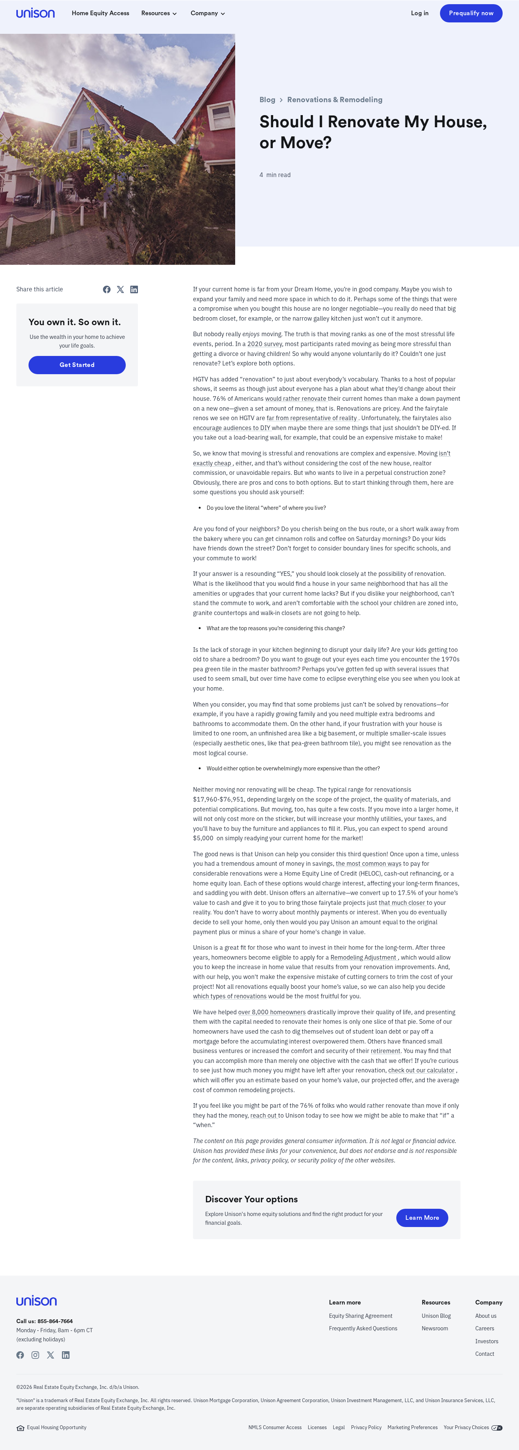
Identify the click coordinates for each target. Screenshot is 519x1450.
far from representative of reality (312, 418)
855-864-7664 (55, 1321)
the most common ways (369, 863)
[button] (160, 13)
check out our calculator (421, 1070)
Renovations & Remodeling (335, 100)
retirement (385, 1051)
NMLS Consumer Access (275, 1427)
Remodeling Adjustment (364, 957)
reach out (264, 1115)
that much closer (403, 902)
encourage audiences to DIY (232, 428)
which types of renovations (230, 996)
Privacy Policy (366, 1427)
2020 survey (264, 344)
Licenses (317, 1427)
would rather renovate (296, 398)
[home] (36, 14)
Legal (339, 1427)
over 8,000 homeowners (272, 1012)
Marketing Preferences (413, 1427)
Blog (267, 100)
